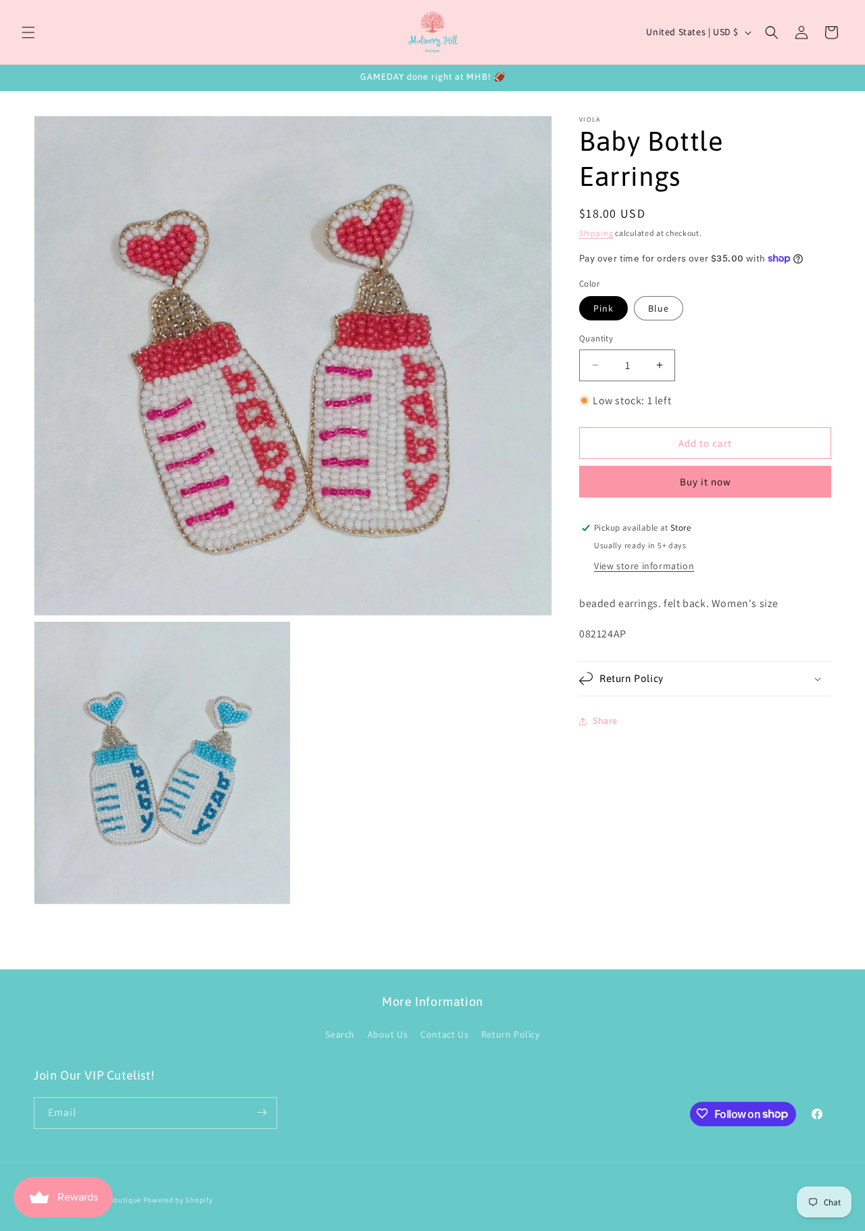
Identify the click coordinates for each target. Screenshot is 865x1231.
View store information (644, 566)
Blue (658, 308)
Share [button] (605, 721)
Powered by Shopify (178, 1200)
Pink (603, 308)
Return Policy (510, 1034)
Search (340, 1034)
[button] (28, 32)
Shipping (596, 233)
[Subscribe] (261, 1112)
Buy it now (705, 481)
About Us (388, 1034)
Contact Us (444, 1034)
